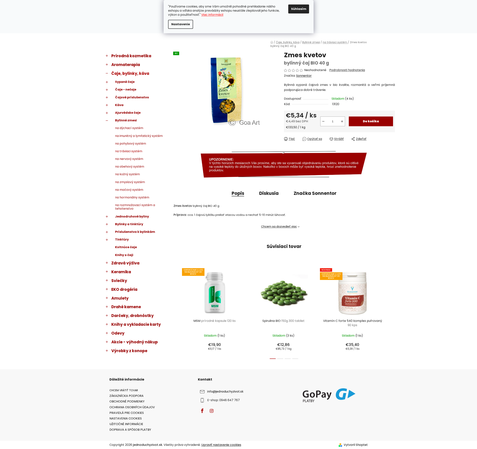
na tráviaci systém (128, 151)
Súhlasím (298, 9)
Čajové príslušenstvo (132, 97)
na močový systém (129, 190)
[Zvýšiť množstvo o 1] (342, 121)
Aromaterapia (125, 64)
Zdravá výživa (125, 263)
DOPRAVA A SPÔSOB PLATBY (130, 429)
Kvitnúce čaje (126, 247)
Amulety (120, 298)
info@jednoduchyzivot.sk (225, 392)
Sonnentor (304, 75)
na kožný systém (127, 174)
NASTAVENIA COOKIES (125, 418)
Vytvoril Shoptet (356, 445)
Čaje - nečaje (125, 89)
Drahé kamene (126, 306)
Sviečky (119, 280)
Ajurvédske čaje (128, 113)
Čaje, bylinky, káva (130, 73)
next (392, 312)
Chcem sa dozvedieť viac (279, 226)
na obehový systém (129, 166)
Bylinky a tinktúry (129, 224)
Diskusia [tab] (269, 193)
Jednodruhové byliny (132, 216)
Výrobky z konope (129, 350)
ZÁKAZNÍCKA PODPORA (126, 396)
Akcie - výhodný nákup (134, 342)
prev (176, 312)
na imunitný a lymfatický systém (139, 136)
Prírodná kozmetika (131, 56)
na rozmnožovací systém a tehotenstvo (135, 207)
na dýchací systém (129, 128)
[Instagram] (211, 411)
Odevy (117, 333)
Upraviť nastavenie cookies (221, 445)
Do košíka (371, 121)
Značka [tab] (315, 193)
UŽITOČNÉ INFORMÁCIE (126, 424)
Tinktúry (122, 239)
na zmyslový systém (130, 182)
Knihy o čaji (124, 255)
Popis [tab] (238, 193)
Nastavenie (180, 24)
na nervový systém (129, 159)
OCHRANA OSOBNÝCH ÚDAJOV (132, 407)
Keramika (121, 272)
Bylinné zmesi (126, 120)
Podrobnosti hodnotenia (347, 70)
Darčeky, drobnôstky (132, 315)
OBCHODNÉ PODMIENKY (127, 401)
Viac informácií (212, 15)
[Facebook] (202, 411)
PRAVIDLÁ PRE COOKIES (126, 413)
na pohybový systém (130, 143)
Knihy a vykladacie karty (136, 324)
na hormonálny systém (132, 197)
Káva (119, 105)
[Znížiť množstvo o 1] (323, 121)
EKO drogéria (124, 289)
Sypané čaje (125, 82)
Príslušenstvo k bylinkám (135, 232)
